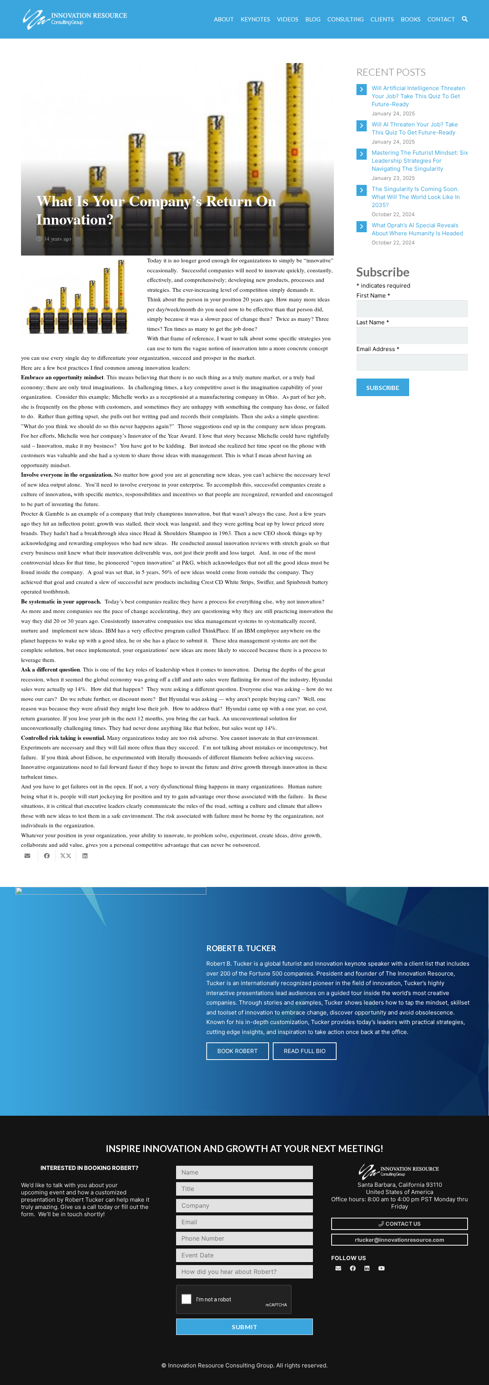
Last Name (372, 322)
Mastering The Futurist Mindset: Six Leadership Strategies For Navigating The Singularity (420, 160)
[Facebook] (353, 1268)
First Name (373, 295)
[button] (464, 19)
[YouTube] (381, 1268)
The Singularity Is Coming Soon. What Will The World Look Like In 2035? (416, 197)
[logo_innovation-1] (76, 19)
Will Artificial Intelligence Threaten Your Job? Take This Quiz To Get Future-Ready (418, 96)
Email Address (378, 349)
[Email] (338, 1268)
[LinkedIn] (367, 1268)
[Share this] (46, 856)
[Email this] (29, 856)
